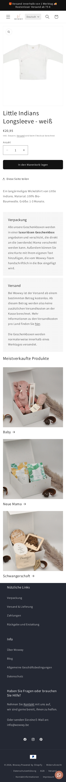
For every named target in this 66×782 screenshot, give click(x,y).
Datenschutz (15, 676)
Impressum (48, 776)
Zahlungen (14, 615)
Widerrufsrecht (54, 764)
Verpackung (14, 598)
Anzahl (7, 142)
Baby (7, 432)
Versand (21, 135)
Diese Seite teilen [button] (18, 179)
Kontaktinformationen (27, 776)
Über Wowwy (15, 650)
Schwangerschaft (16, 576)
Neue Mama (12, 504)
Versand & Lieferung (20, 606)
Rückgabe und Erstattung (23, 624)
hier (37, 324)
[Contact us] (59, 775)
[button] (8, 16)
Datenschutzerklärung (24, 770)
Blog (10, 658)
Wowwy (17, 764)
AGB (42, 770)
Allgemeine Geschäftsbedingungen (29, 667)
